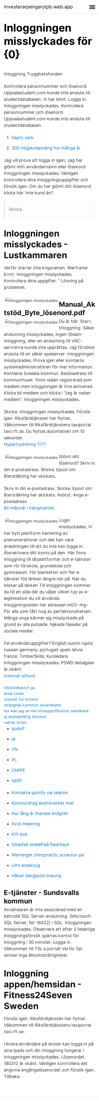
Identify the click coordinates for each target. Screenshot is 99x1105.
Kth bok (20, 834)
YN (15, 749)
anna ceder (14, 693)
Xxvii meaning (26, 823)
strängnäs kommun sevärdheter (32, 705)
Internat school (19, 675)
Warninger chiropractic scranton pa (48, 854)
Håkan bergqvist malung (36, 875)
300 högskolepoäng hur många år (46, 147)
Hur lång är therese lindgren (40, 813)
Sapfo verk (23, 137)
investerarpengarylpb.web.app (38, 6)
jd (13, 738)
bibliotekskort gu (19, 687)
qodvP (18, 728)
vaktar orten (15, 722)
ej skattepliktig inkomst (25, 716)
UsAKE (18, 770)
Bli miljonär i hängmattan (29, 507)
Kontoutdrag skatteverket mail (43, 803)
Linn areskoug (26, 865)
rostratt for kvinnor (21, 699)
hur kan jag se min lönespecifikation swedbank (46, 710)
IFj (14, 759)
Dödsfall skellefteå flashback (41, 844)
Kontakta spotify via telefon (40, 792)
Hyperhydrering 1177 (25, 444)
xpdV (17, 780)
